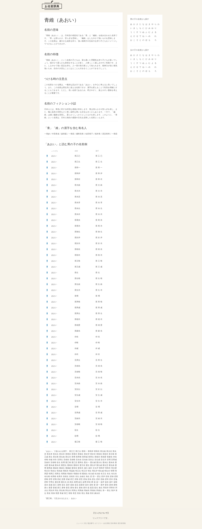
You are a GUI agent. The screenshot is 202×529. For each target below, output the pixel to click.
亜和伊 (77, 173)
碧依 (107, 476)
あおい (54, 156)
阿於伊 (51, 490)
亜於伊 (77, 237)
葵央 (46, 485)
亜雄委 (77, 325)
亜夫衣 (77, 191)
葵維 (72, 485)
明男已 (51, 473)
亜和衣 (77, 179)
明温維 (72, 471)
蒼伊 (102, 485)
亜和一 (77, 167)
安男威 (77, 412)
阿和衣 (112, 487)
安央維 (77, 383)
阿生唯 (62, 490)
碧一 (94, 476)
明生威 (101, 471)
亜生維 (77, 284)
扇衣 (90, 468)
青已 (66, 493)
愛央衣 (57, 465)
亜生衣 (77, 290)
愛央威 (51, 465)
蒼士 (46, 487)
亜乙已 (77, 156)
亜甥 (76, 296)
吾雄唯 (77, 372)
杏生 (77, 476)
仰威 (76, 348)
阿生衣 (68, 490)
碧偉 (112, 476)
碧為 (89, 479)
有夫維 (97, 473)
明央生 (53, 471)
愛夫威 (93, 462)
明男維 (64, 473)
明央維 (59, 471)
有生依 (114, 473)
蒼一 (98, 485)
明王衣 (84, 471)
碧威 (68, 479)
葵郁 (91, 485)
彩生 (76, 430)
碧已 (72, 479)
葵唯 (115, 482)
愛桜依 (70, 465)
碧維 (102, 479)
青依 (48, 493)
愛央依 (111, 462)
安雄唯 (77, 424)
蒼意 (68, 487)
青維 (87, 493)
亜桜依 (77, 249)
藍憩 (92, 487)
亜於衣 (77, 243)
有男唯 (53, 476)
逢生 (100, 487)
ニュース (79, 523)
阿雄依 (93, 490)
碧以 (99, 476)
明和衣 (108, 468)
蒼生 (76, 487)
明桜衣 (66, 471)
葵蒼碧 (82, 485)
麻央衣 (97, 493)
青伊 (113, 490)
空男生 (51, 482)
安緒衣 (77, 418)
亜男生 (77, 313)
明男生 (57, 473)
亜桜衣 (77, 255)
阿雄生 (99, 490)
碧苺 (107, 479)
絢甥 (76, 482)
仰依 (76, 337)
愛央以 (105, 462)
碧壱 (50, 479)
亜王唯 (77, 261)
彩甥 (76, 436)
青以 (109, 490)
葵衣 (87, 485)
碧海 (85, 479)
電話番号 (90, 523)
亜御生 (77, 231)
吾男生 (77, 360)
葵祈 (68, 485)
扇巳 (86, 468)
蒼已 (59, 487)
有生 (109, 473)
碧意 (81, 479)
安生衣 (77, 401)
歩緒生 (82, 476)
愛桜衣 (76, 465)
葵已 (55, 485)
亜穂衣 (77, 319)
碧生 (94, 479)
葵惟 (59, 485)
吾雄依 (77, 366)
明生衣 (107, 471)
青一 (104, 490)
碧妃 (59, 479)
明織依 (76, 473)
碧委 (63, 479)
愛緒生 (62, 468)
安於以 (77, 389)
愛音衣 (80, 468)
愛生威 (99, 465)
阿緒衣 (87, 490)
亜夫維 (77, 185)
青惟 (70, 493)
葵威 (50, 485)
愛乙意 (74, 462)
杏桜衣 (72, 476)
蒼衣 (85, 487)
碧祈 (98, 479)
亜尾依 (77, 220)
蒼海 (72, 487)
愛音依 (74, 468)
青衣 (92, 493)
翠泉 (89, 482)
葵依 (107, 482)
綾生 (80, 482)
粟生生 (64, 482)
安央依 (77, 377)
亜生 (76, 272)
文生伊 (95, 468)
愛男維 (49, 468)
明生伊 (95, 471)
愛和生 (80, 462)
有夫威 (91, 473)
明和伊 (101, 468)
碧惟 (76, 479)
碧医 (116, 476)
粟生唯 (57, 482)
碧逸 (115, 479)
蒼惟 (63, 487)
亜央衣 (77, 214)
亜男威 (77, 307)
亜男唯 (77, 302)
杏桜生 (66, 476)
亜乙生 (77, 161)
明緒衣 (70, 473)
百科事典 (113, 523)
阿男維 (80, 490)
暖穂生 (85, 473)
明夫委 (114, 468)
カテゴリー (98, 523)
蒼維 (81, 487)
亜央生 (77, 208)
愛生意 (105, 465)
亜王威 (77, 266)
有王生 (103, 473)
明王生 (78, 471)
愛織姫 (68, 468)
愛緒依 (56, 468)
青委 (57, 493)
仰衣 (76, 354)
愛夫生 (99, 462)
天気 (85, 523)
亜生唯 (77, 278)
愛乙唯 (77, 442)
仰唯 (76, 342)
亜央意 (77, 196)
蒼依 (107, 485)
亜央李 (77, 202)
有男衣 (59, 476)
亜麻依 (77, 331)
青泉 (79, 493)
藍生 (96, 487)
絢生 (71, 482)
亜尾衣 (77, 226)
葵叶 (111, 482)
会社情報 (106, 523)
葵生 (63, 485)
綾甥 (84, 482)
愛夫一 (87, 462)
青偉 (53, 493)
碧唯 (46, 479)
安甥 (76, 407)
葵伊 (102, 482)
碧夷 (55, 479)
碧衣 (111, 479)
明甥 (112, 471)
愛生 (88, 465)
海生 (88, 476)
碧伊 (103, 476)
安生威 (77, 395)
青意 (74, 493)
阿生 (57, 490)
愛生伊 (93, 465)
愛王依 (82, 465)
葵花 (76, 485)
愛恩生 (64, 465)
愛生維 (111, 465)
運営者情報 (121, 523)
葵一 (98, 482)
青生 (83, 493)
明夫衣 (47, 471)
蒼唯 (115, 485)
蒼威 (55, 487)
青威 (61, 493)
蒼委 (50, 487)
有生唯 (47, 476)
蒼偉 (111, 485)
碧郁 (46, 482)
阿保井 (106, 487)
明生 (89, 471)
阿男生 (74, 490)
